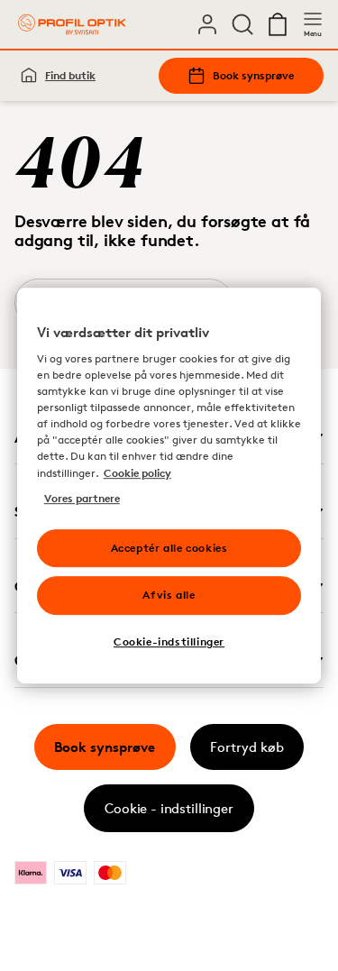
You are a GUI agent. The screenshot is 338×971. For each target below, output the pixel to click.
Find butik (70, 75)
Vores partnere (82, 498)
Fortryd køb (247, 747)
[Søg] (242, 24)
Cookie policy (137, 473)
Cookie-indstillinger (169, 641)
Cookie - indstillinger (169, 808)
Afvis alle (168, 595)
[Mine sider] (207, 24)
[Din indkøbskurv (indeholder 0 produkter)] (278, 24)
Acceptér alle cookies (169, 547)
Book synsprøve (253, 75)
